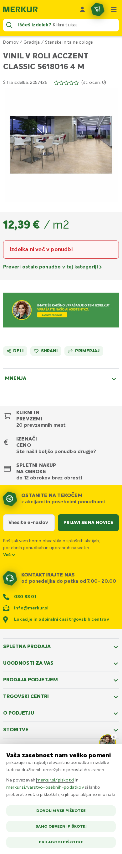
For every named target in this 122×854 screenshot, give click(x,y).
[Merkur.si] (20, 9)
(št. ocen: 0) (93, 82)
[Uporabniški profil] (83, 9)
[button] (61, 145)
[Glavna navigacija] (114, 9)
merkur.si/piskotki (55, 780)
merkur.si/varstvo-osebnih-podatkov (45, 787)
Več (7, 555)
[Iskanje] (9, 25)
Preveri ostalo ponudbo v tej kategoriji (51, 267)
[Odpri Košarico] (97, 9)
